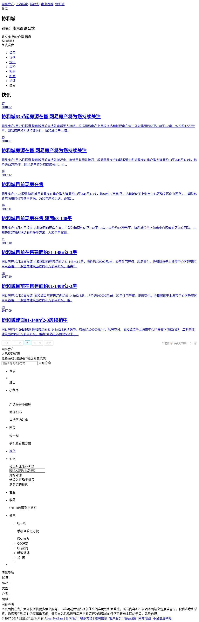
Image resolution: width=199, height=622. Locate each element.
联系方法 (86, 618)
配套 (12, 76)
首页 (12, 53)
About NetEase (54, 618)
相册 (12, 71)
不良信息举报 (162, 618)
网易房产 (8, 4)
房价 (12, 66)
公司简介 (71, 618)
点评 (12, 80)
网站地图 (144, 618)
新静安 (34, 4)
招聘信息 (101, 618)
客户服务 (115, 618)
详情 (12, 57)
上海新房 (22, 4)
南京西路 (47, 4)
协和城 (60, 4)
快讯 (12, 62)
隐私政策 (130, 618)
